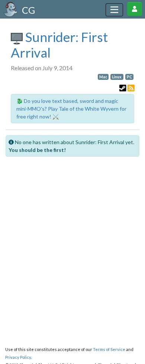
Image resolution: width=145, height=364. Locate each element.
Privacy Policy (18, 357)
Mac (103, 77)
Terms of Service (109, 349)
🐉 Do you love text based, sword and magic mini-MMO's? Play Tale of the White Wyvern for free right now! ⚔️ (71, 109)
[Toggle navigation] (114, 9)
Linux (117, 77)
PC (129, 77)
